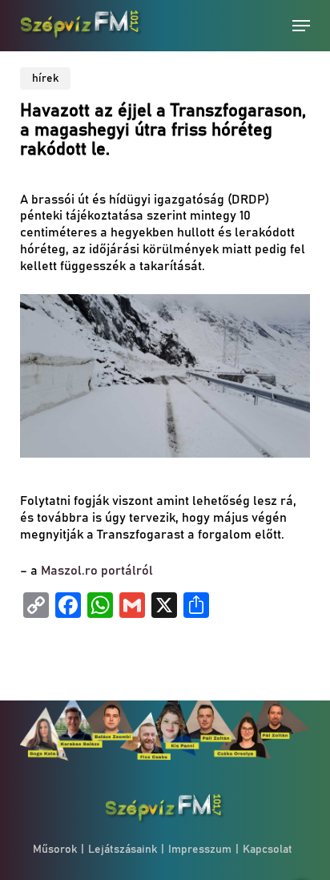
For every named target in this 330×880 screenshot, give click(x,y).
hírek (45, 78)
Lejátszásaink (122, 849)
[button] (301, 26)
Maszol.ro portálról (95, 570)
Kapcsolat (267, 849)
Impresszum (199, 849)
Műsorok (55, 849)
